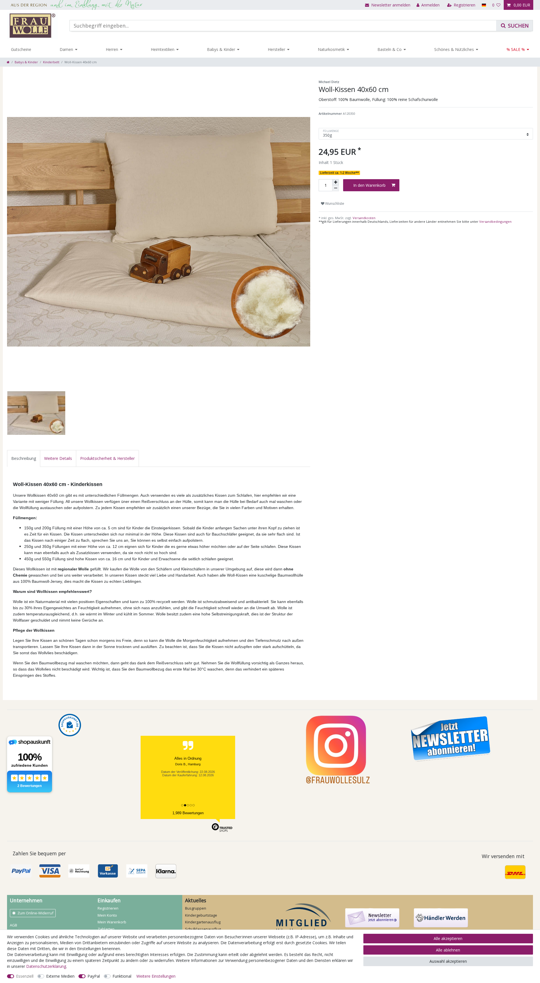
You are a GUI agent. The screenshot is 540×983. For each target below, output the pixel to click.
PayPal (93, 976)
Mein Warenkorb (112, 921)
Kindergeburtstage (201, 915)
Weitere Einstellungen (156, 976)
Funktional (121, 976)
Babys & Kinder (221, 49)
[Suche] (514, 25)
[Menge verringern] (335, 188)
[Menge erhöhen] (335, 182)
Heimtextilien (162, 49)
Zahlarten (106, 929)
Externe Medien (60, 976)
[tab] (23, 458)
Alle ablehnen (448, 950)
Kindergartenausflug (202, 921)
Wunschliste (334, 203)
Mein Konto (107, 915)
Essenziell (24, 976)
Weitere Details (58, 458)
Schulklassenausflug (203, 929)
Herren (112, 49)
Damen (66, 49)
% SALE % (516, 49)
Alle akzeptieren (448, 938)
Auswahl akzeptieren (448, 961)
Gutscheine (21, 49)
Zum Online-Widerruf (35, 912)
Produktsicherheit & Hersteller (107, 458)
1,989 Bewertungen (188, 813)
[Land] (483, 5)
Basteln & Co (389, 49)
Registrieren (108, 908)
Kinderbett (51, 62)
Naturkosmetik (331, 49)
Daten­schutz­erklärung (46, 966)
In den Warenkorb (369, 185)
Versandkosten (363, 218)
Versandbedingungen (495, 221)
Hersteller (276, 49)
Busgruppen (195, 908)
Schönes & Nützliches (454, 49)
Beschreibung (23, 458)
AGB (13, 925)
